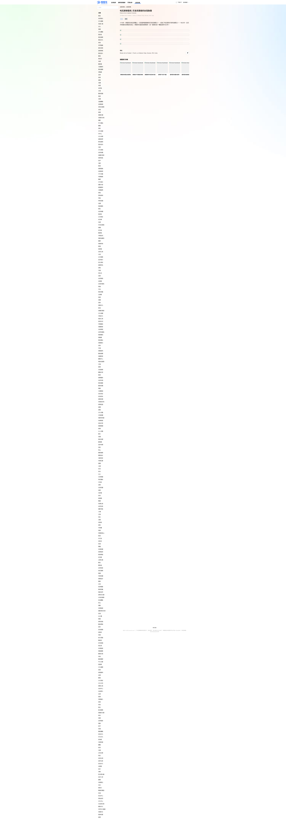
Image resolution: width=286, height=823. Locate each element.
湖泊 (99, 345)
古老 (99, 584)
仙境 (99, 694)
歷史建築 (100, 37)
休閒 (99, 85)
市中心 (100, 133)
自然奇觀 (100, 152)
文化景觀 (100, 313)
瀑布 (99, 128)
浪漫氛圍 (100, 549)
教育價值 (100, 554)
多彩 (99, 785)
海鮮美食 (100, 458)
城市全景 (100, 761)
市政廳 (100, 527)
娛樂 (99, 428)
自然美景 (100, 568)
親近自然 (100, 592)
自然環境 (100, 278)
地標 (99, 61)
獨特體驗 (100, 731)
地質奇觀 (100, 576)
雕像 (99, 501)
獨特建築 (100, 452)
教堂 (99, 375)
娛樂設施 (100, 404)
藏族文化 (100, 806)
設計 (99, 769)
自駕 (99, 675)
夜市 (99, 495)
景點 (99, 267)
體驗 (99, 745)
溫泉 (99, 276)
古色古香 (100, 753)
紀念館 (100, 557)
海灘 (99, 83)
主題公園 (100, 560)
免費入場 (100, 24)
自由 (99, 656)
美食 (99, 42)
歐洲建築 (100, 710)
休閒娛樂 (100, 104)
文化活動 (100, 412)
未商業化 (100, 691)
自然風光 (100, 18)
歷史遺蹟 (100, 69)
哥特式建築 (101, 107)
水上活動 (100, 431)
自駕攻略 (137, 2)
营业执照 (150, 630)
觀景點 (100, 233)
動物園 (100, 442)
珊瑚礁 (100, 337)
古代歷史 (100, 217)
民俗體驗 (100, 600)
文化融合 (100, 182)
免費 (99, 222)
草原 (99, 635)
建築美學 (100, 139)
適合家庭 (100, 48)
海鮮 (99, 163)
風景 (99, 96)
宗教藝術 (100, 324)
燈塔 (99, 702)
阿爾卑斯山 (101, 533)
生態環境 (100, 329)
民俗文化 (100, 763)
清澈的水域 (101, 117)
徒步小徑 (100, 777)
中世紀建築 (101, 597)
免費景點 (100, 420)
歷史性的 (100, 144)
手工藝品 (100, 123)
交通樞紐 (100, 391)
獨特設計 (100, 455)
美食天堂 (100, 423)
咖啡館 (100, 249)
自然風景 (100, 720)
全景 (99, 254)
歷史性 (100, 34)
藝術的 (100, 640)
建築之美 (100, 686)
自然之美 (100, 251)
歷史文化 (100, 40)
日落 (99, 91)
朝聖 (99, 619)
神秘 (99, 198)
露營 (99, 779)
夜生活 (100, 273)
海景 (99, 147)
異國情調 (100, 426)
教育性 (100, 214)
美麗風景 (100, 326)
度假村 (100, 632)
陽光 (99, 707)
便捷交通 (100, 115)
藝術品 (100, 565)
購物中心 (100, 359)
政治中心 (100, 795)
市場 (99, 348)
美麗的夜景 (101, 155)
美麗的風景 (101, 310)
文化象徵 (100, 150)
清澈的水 (100, 812)
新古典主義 (101, 774)
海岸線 (100, 493)
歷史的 (100, 58)
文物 (99, 514)
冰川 (99, 474)
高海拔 (100, 739)
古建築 (100, 294)
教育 (99, 166)
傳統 (99, 605)
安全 (99, 471)
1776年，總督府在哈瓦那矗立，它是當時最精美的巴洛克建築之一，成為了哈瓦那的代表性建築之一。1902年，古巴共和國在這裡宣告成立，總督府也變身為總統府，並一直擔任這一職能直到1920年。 (154, 24)
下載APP (180, 2)
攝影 (99, 120)
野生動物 (100, 142)
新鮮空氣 (100, 158)
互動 (99, 519)
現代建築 (100, 570)
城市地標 (100, 444)
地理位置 (100, 460)
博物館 (100, 72)
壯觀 (99, 99)
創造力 (100, 787)
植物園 (100, 498)
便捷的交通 (101, 712)
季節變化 (100, 699)
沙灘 (99, 511)
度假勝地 (100, 672)
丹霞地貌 (100, 742)
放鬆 (99, 410)
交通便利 (100, 66)
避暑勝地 (100, 187)
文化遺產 (100, 21)
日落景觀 (100, 415)
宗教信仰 (100, 235)
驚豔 (99, 546)
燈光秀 (100, 645)
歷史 (99, 16)
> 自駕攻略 (128, 7)
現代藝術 (100, 479)
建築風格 (100, 168)
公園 (99, 466)
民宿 (99, 613)
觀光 (99, 562)
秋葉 (99, 544)
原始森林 (100, 195)
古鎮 (99, 750)
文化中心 (100, 801)
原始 (99, 192)
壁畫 (99, 246)
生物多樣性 (101, 284)
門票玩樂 (130, 2)
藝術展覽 (100, 353)
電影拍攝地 (101, 238)
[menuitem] (178, 2)
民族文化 (100, 734)
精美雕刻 (100, 334)
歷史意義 (100, 292)
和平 (99, 726)
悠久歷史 (100, 262)
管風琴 (100, 664)
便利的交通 (101, 594)
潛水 (99, 517)
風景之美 (100, 318)
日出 (99, 289)
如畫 (99, 728)
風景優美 (100, 206)
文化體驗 (100, 32)
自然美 (100, 88)
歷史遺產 (100, 383)
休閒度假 (100, 171)
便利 (99, 525)
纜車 (99, 241)
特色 (99, 704)
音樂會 (100, 522)
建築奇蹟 (100, 399)
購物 (99, 125)
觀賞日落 (100, 653)
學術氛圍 (100, 200)
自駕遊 (100, 281)
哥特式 (100, 541)
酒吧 (99, 485)
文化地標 (100, 136)
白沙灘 (100, 616)
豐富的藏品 (101, 790)
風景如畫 (100, 814)
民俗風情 (100, 629)
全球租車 (113, 2)
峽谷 (99, 715)
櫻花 (99, 209)
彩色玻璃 (100, 643)
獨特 (99, 581)
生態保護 (100, 487)
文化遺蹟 (100, 667)
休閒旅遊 (100, 608)
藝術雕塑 (100, 659)
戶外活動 (100, 174)
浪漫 (99, 109)
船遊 (99, 696)
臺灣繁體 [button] (185, 2)
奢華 (99, 367)
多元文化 (100, 737)
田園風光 (100, 343)
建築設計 (100, 578)
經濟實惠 (100, 586)
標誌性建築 (101, 361)
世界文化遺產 (101, 809)
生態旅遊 (100, 369)
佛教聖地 (100, 351)
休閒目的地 (101, 401)
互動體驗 (100, 101)
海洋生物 (100, 380)
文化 (99, 26)
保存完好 (100, 393)
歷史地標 (100, 439)
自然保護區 (101, 332)
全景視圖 (100, 477)
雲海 (99, 308)
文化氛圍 (100, 131)
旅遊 (99, 297)
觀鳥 (99, 678)
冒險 (99, 302)
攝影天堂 (100, 184)
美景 (99, 670)
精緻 (99, 388)
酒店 (99, 447)
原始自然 (100, 798)
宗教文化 (100, 316)
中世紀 (100, 482)
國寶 (99, 463)
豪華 (99, 817)
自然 (99, 74)
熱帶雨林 (100, 552)
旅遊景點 (100, 50)
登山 (99, 603)
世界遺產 (100, 45)
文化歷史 (100, 680)
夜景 (99, 77)
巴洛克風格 (101, 225)
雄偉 (99, 112)
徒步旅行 (100, 259)
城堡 (99, 490)
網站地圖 (154, 627)
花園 (99, 270)
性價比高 (100, 503)
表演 (99, 793)
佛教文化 (100, 305)
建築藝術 (100, 377)
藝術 (99, 56)
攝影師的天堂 (101, 611)
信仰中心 (100, 688)
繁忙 (99, 434)
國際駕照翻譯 (121, 2)
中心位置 (100, 661)
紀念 (99, 468)
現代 (99, 755)
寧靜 (99, 29)
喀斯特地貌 (101, 418)
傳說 (99, 723)
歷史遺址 (100, 340)
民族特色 (100, 396)
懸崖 (99, 286)
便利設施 (100, 621)
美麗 (99, 300)
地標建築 (100, 176)
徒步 (99, 160)
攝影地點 (100, 509)
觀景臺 (100, 64)
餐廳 (99, 227)
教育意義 (100, 589)
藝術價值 (100, 624)
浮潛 (99, 364)
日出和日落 (101, 804)
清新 (99, 771)
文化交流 (100, 683)
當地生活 (100, 321)
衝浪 (99, 536)
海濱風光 (100, 782)
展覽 (99, 407)
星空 (99, 747)
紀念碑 (100, 219)
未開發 (100, 766)
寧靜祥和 (100, 243)
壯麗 (99, 203)
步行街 (100, 538)
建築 (99, 80)
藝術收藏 (100, 385)
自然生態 (100, 506)
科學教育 (100, 648)
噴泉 (99, 530)
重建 (99, 573)
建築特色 (100, 265)
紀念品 (100, 230)
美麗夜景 (100, 356)
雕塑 (99, 179)
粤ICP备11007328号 (157, 630)
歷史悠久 (100, 53)
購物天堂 (100, 372)
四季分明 (100, 758)
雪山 (99, 450)
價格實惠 (100, 651)
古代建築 (100, 257)
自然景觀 (100, 211)
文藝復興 (100, 190)
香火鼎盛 (100, 637)
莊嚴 (99, 436)
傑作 (99, 627)
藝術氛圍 (100, 93)
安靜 (99, 718)
